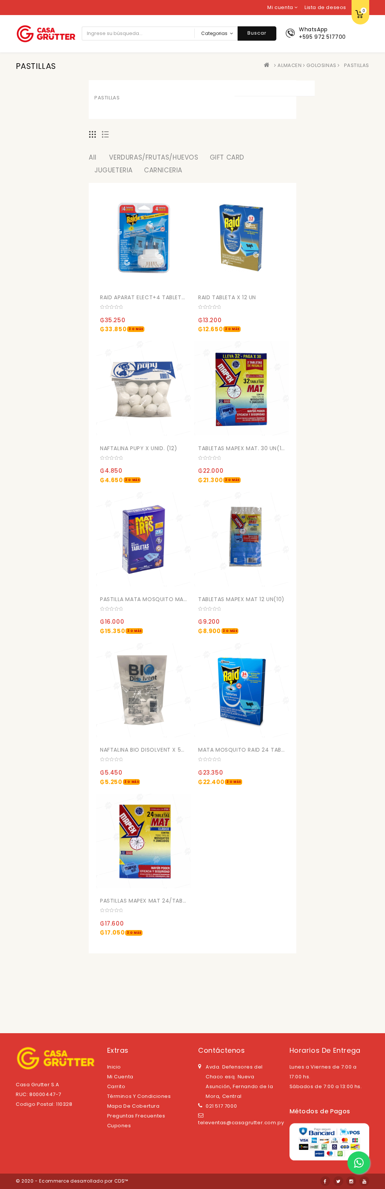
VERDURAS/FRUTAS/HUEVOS (153, 157)
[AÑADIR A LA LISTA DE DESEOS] (157, 281)
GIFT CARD (227, 157)
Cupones (119, 1125)
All (93, 157)
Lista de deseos (325, 7)
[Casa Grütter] (268, 65)
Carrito (116, 1086)
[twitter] (338, 1181)
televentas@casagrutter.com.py (241, 1122)
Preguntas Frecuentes (136, 1115)
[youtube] (364, 1181)
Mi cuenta (120, 1076)
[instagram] (351, 1181)
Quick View (173, 281)
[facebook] (325, 1181)
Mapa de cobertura (133, 1106)
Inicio (114, 1066)
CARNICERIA (163, 170)
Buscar (257, 33)
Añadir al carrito (108, 296)
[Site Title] (46, 33)
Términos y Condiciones (139, 1096)
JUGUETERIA (113, 170)
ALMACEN (289, 65)
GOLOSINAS (321, 65)
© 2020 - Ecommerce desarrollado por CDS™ (72, 1181)
